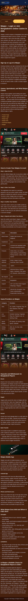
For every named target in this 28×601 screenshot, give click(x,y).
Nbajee (4, 124)
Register (19, 21)
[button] (1, 10)
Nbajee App (5, 118)
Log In (6, 21)
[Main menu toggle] (25, 2)
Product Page (5, 115)
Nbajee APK (5, 120)
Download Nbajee (6, 122)
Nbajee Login (5, 116)
